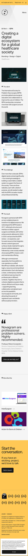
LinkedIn (4, 514)
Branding (5, 56)
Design (12, 56)
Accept (14, 552)
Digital (18, 56)
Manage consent (6, 534)
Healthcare (5, 59)
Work (5, 29)
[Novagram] (5, 12)
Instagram (9, 514)
